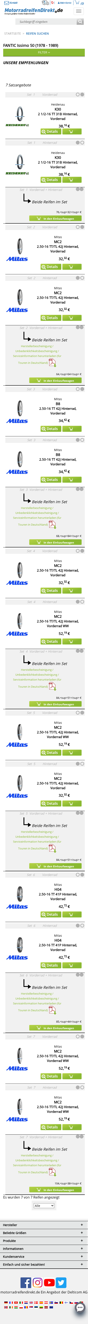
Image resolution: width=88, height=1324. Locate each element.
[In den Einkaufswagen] (72, 131)
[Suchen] (80, 21)
